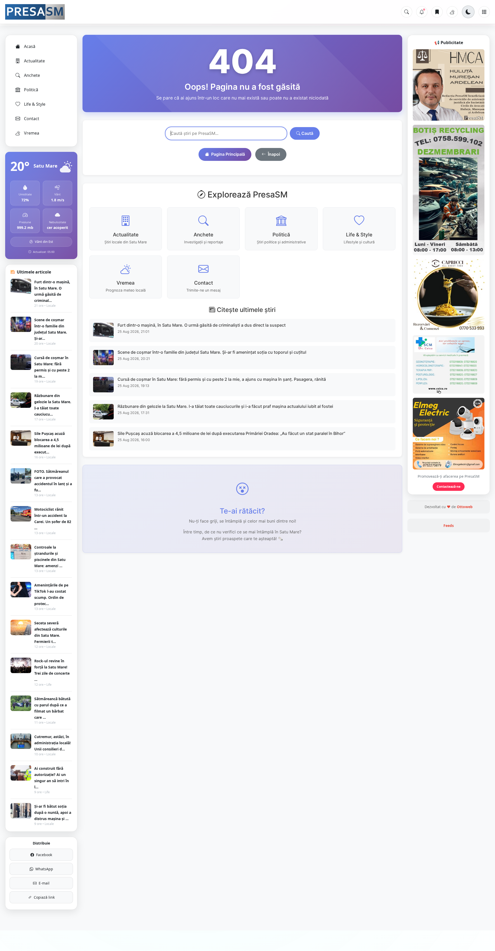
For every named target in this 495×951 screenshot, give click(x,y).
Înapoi (274, 154)
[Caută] (406, 12)
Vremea (31, 133)
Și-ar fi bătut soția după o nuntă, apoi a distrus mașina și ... (52, 812)
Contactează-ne (448, 486)
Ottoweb (465, 506)
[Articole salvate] (437, 12)
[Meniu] (484, 12)
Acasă (29, 46)
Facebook (44, 854)
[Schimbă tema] (468, 11)
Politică (31, 90)
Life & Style (34, 104)
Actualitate (34, 61)
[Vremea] (452, 12)
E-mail (44, 883)
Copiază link (44, 897)
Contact (31, 118)
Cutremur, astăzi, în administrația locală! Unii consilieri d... (52, 742)
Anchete (32, 75)
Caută (306, 133)
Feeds (448, 525)
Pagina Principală (228, 154)
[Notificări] (421, 12)
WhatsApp (44, 868)
